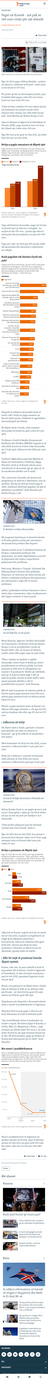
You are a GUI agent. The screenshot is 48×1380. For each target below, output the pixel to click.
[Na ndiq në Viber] (32, 1354)
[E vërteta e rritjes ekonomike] (24, 511)
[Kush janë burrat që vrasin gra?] (24, 1199)
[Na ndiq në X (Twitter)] (21, 1354)
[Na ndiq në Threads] (26, 1354)
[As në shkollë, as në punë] (24, 615)
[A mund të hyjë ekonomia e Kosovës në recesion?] (24, 780)
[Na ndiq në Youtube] (15, 1354)
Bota (6, 1258)
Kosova (8, 1183)
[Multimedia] (7, 1377)
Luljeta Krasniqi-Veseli (11, 25)
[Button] (41, 35)
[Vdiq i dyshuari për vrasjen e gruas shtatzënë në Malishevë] (10, 1223)
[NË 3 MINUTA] (29, 1377)
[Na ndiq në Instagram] (9, 1354)
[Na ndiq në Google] (38, 1354)
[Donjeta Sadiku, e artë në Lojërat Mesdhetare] (10, 1246)
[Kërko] (40, 1377)
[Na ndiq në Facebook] (3, 1354)
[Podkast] (18, 1377)
